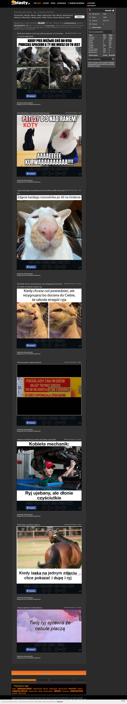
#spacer (53, 91)
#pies (29, 91)
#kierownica (64, 418)
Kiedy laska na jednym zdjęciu (28, 525)
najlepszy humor (33, 691)
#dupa (64, 586)
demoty (57, 691)
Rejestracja (91, 5)
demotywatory (19, 25)
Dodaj (53, 3)
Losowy (46, 3)
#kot (32, 169)
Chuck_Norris (94, 50)
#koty (38, 169)
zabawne (80, 688)
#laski (57, 586)
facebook (14, 693)
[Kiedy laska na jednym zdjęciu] (49, 555)
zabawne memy (53, 688)
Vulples (97, 66)
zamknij (123, 700)
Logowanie (91, 3)
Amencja (99, 64)
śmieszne (45, 688)
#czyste (54, 503)
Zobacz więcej (96, 27)
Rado (91, 47)
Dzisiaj (105, 55)
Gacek (90, 62)
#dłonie (62, 503)
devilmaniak (103, 62)
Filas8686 (111, 62)
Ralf (104, 64)
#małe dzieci (42, 418)
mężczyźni (72, 688)
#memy (27, 586)
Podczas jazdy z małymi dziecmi (29, 362)
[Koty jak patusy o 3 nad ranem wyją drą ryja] (49, 141)
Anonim (92, 37)
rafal (91, 44)
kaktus (92, 45)
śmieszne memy (24, 688)
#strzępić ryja (59, 341)
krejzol (92, 39)
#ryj (53, 169)
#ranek (46, 169)
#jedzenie (38, 91)
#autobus (26, 418)
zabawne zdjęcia (19, 691)
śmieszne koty (76, 691)
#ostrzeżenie (53, 418)
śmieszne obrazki (50, 25)
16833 (104, 14)
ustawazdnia (92, 64)
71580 (104, 17)
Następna (46, 673)
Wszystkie (112, 55)
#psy (45, 91)
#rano (59, 169)
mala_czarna (94, 49)
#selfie (54, 262)
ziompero (95, 62)
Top (37, 3)
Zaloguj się (20, 104)
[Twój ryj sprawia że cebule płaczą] (49, 625)
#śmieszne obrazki (47, 586)
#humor (35, 586)
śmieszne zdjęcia (70, 23)
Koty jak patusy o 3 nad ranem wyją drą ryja (33, 113)
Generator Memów (76, 3)
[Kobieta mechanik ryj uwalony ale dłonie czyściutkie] (49, 471)
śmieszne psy (65, 691)
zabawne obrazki (37, 688)
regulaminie (60, 701)
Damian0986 (110, 64)
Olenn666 (91, 66)
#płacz (37, 645)
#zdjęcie (46, 262)
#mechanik (45, 503)
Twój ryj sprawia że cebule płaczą (29, 608)
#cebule (60, 645)
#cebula (52, 645)
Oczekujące (61, 3)
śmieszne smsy (22, 693)
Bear (91, 42)
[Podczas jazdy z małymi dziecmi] (49, 390)
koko (91, 40)
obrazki (41, 23)
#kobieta (29, 503)
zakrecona (94, 52)
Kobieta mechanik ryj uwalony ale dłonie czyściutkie (36, 440)
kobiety (14, 688)
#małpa (61, 91)
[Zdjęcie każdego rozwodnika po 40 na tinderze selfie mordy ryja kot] (49, 227)
